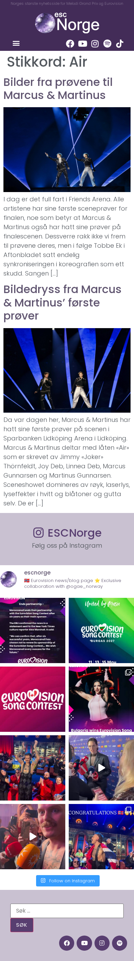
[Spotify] (107, 44)
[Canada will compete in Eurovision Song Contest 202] (32, 699)
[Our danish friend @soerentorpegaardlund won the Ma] (101, 768)
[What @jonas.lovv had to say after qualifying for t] (32, 836)
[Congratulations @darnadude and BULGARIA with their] (101, 699)
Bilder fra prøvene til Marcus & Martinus (58, 88)
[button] (16, 43)
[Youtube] (82, 44)
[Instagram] (95, 44)
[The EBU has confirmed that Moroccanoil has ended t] (32, 630)
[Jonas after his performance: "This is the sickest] (32, 768)
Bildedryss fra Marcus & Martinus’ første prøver (62, 302)
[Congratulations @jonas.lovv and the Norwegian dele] (101, 836)
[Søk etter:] (67, 911)
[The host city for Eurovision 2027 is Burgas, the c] (101, 630)
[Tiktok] (119, 44)
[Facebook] (70, 44)
